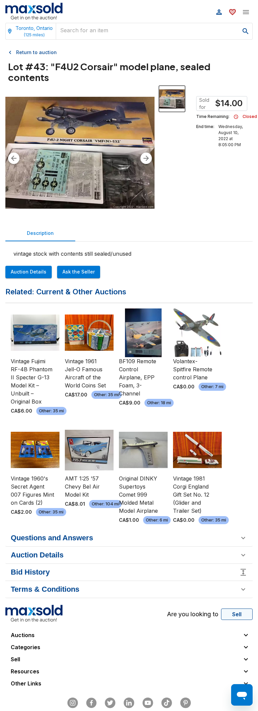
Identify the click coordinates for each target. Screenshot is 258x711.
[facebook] (91, 703)
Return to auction (36, 52)
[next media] (146, 158)
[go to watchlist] (232, 12)
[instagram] (72, 703)
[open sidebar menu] (246, 12)
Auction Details (28, 272)
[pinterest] (185, 703)
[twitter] (110, 703)
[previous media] (13, 158)
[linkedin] (129, 703)
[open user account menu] (219, 12)
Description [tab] (40, 233)
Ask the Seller (78, 272)
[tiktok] (167, 703)
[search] (245, 31)
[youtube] (148, 703)
